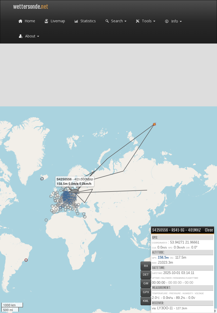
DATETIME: (158, 268)
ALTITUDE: (158, 252)
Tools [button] (147, 20)
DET (146, 274)
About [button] (30, 35)
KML (146, 300)
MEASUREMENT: (161, 288)
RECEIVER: (158, 303)
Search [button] (117, 20)
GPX (146, 292)
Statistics (87, 20)
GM (145, 283)
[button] (61, 190)
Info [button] (174, 21)
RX (146, 265)
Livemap (57, 20)
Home (29, 20)
